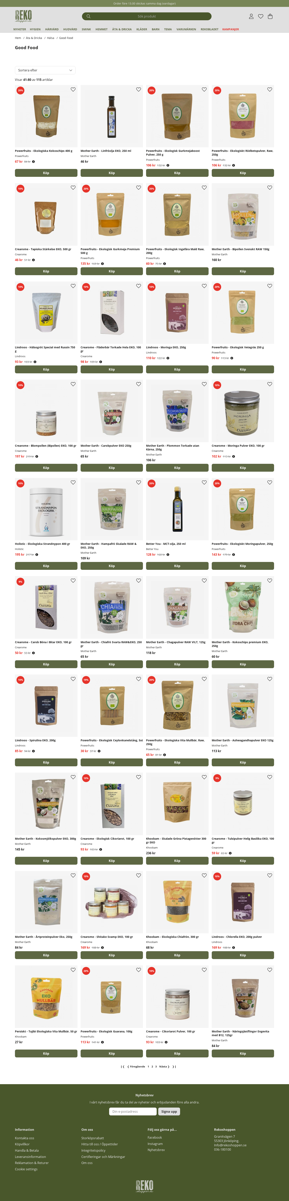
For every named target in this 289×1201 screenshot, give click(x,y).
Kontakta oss (24, 1138)
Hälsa (50, 38)
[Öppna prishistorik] (33, 161)
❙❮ (122, 1066)
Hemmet (102, 29)
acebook (155, 1137)
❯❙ (174, 1066)
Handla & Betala (27, 1150)
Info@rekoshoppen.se (230, 1145)
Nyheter (19, 29)
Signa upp (169, 1111)
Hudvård (70, 29)
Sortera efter (27, 70)
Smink (86, 29)
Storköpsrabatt (92, 1138)
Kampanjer (230, 29)
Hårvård (52, 29)
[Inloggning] (251, 16)
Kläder (141, 29)
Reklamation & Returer (32, 1163)
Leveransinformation (30, 1157)
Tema (168, 29)
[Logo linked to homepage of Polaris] (23, 16)
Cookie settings (26, 1169)
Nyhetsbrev (156, 1150)
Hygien (35, 29)
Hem (18, 38)
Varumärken (186, 29)
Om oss (87, 1163)
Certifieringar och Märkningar (103, 1157)
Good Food (66, 38)
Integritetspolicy (93, 1150)
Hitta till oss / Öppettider (99, 1144)
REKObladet (209, 29)
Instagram (155, 1144)
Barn (155, 29)
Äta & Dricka (122, 29)
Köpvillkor (22, 1144)
